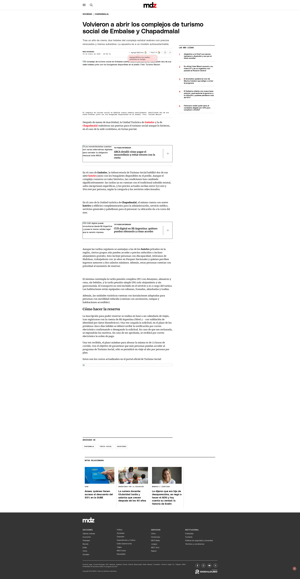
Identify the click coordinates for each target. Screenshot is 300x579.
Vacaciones (121, 446)
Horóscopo (155, 537)
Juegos (154, 544)
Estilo (85, 547)
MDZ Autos (121, 551)
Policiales (86, 540)
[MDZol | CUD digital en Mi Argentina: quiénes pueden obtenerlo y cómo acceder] (167, 230)
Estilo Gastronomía (124, 544)
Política (119, 530)
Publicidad (189, 534)
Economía (87, 537)
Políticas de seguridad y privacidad (199, 540)
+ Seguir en (153, 52)
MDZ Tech (155, 547)
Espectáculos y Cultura (126, 540)
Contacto (188, 537)
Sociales (86, 554)
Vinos (85, 551)
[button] (84, 5)
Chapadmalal (89, 446)
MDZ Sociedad (88, 52)
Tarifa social (106, 446)
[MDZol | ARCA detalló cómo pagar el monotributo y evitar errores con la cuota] (167, 153)
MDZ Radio (155, 540)
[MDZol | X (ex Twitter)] (215, 565)
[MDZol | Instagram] (203, 565)
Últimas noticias (89, 534)
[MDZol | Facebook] (197, 565)
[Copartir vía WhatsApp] (165, 52)
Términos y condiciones (194, 544)
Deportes (120, 537)
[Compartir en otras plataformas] (170, 52)
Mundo (85, 544)
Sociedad (87, 14)
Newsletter (121, 554)
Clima (153, 534)
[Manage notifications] (294, 568)
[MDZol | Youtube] (209, 565)
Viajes (119, 547)
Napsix (154, 551)
